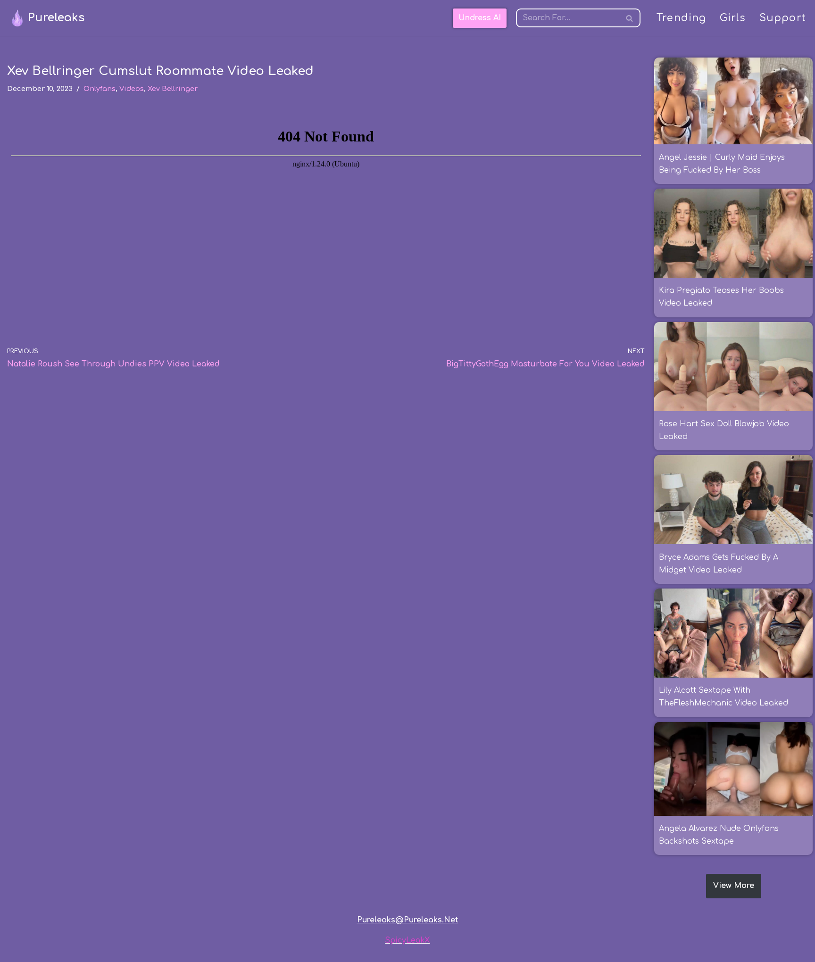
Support (782, 18)
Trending (682, 18)
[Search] (629, 17)
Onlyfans (99, 88)
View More (733, 885)
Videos (131, 88)
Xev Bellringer (173, 88)
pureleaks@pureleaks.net (407, 920)
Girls (733, 18)
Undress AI (479, 18)
